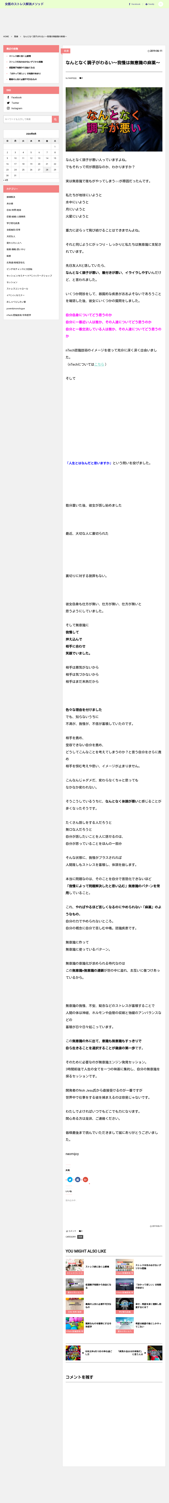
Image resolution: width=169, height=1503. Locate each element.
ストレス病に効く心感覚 (97, 1267)
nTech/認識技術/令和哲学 (124, 1273)
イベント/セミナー (16, 295)
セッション (12, 282)
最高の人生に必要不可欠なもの (98, 1305)
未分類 (10, 203)
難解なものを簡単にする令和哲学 (98, 1325)
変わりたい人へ (75, 1292)
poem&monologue (16, 308)
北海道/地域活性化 (16, 262)
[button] (160, 4)
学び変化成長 (125, 1312)
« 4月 (5, 180)
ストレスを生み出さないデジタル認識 (148, 1267)
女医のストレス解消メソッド (24, 4)
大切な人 (11, 236)
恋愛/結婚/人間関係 (16, 216)
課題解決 (11, 197)
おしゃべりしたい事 (16, 302)
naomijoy (72, 78)
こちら (99, 364)
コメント (72, 1231)
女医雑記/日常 (13, 230)
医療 (66, 51)
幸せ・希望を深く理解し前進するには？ (148, 1305)
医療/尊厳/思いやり (16, 249)
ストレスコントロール (75, 1273)
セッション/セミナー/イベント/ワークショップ (29, 276)
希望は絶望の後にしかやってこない (148, 1325)
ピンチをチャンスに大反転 (19, 269)
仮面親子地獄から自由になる (98, 1286)
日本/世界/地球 (75, 1312)
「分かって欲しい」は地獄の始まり (148, 1286)
